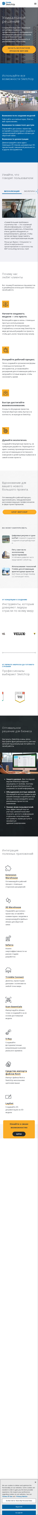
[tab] (12, 191)
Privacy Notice (21, 1496)
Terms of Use (7, 1496)
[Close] (35, 1482)
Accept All (19, 1513)
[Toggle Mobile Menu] (35, 4)
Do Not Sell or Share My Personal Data (19, 1501)
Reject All (19, 1507)
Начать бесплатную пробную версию (19, 49)
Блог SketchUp (20, 512)
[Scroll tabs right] (36, 191)
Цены (19, 1134)
